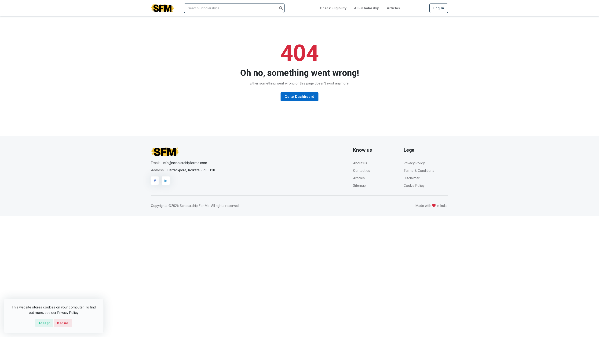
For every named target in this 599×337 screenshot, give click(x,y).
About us (360, 163)
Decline (63, 323)
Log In (438, 8)
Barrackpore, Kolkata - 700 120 (191, 170)
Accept (44, 323)
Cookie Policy (414, 185)
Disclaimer (412, 178)
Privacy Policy (414, 163)
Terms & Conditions (419, 170)
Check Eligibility (333, 8)
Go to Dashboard (299, 97)
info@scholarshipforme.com (185, 162)
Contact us (361, 170)
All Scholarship (366, 8)
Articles (393, 8)
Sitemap (359, 185)
